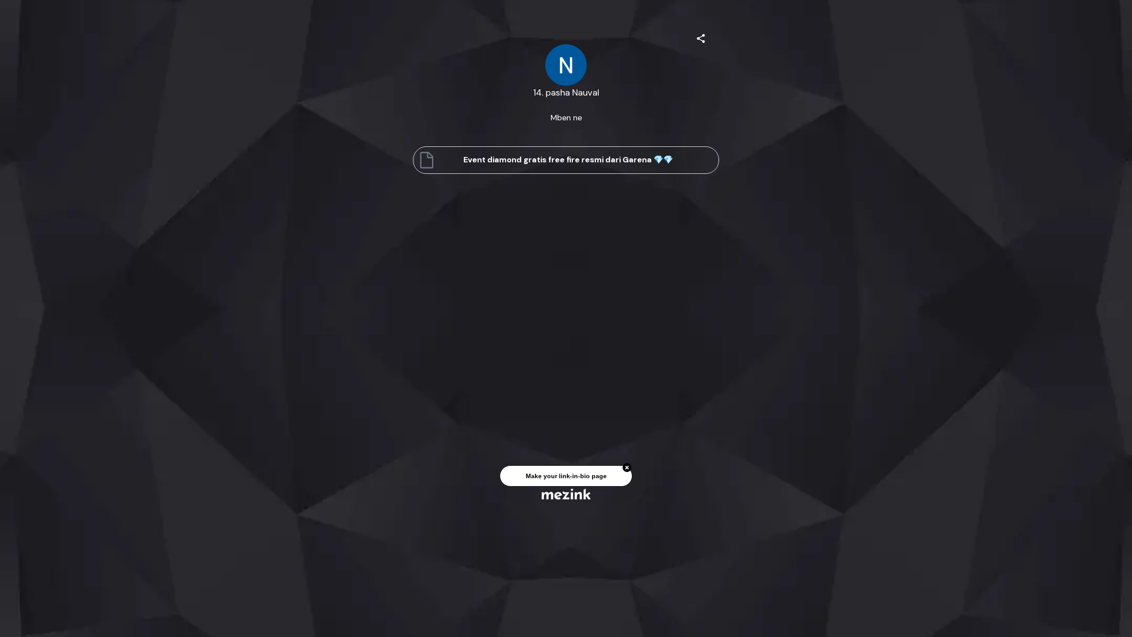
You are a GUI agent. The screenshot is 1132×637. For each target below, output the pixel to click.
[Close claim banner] (627, 468)
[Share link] (701, 37)
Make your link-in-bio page (565, 476)
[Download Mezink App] (566, 494)
